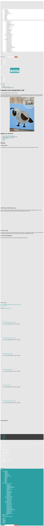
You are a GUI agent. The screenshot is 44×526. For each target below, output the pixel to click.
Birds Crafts (9, 50)
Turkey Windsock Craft (7, 385)
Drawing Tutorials (6, 452)
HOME (4, 457)
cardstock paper (11, 137)
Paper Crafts (9, 40)
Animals (6, 9)
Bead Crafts (9, 42)
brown (10, 136)
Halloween (9, 32)
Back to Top (2, 468)
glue (3, 140)
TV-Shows (6, 12)
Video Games (7, 11)
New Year (8, 23)
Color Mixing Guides (6, 453)
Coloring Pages (5, 8)
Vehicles (6, 15)
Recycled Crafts (9, 41)
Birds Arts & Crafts (3, 304)
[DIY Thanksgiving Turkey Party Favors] (23, 315)
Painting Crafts (9, 49)
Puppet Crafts (9, 48)
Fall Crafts (8, 38)
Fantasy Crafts (9, 44)
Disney (6, 16)
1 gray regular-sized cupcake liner (8, 135)
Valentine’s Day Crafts (10, 487)
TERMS (4, 460)
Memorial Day (9, 29)
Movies (6, 14)
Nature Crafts (9, 45)
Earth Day (8, 488)
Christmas (8, 22)
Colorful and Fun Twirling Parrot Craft (9, 400)
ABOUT (4, 458)
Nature (6, 18)
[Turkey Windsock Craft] (23, 378)
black (6, 136)
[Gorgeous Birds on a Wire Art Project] (23, 331)
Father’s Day (9, 30)
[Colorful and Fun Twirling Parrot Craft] (23, 394)
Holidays (6, 10)
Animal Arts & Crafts (10, 304)
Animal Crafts (9, 43)
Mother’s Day (9, 28)
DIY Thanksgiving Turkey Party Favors (9, 322)
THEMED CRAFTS (8, 39)
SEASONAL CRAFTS (9, 34)
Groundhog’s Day (10, 24)
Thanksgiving (9, 33)
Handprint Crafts (10, 51)
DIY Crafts (4, 20)
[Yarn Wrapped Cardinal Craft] (23, 362)
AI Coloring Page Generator (7, 516)
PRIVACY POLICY (6, 461)
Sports (6, 17)
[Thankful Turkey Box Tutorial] (23, 346)
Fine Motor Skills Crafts (11, 47)
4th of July (8, 31)
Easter (8, 27)
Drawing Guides (5, 52)
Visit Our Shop (5, 454)
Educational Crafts (10, 46)
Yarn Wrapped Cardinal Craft (8, 369)
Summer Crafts (9, 37)
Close (1, 469)
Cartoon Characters (8, 13)
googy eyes (5, 138)
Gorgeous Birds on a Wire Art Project (9, 337)
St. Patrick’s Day (10, 26)
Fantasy (6, 19)
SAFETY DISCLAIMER (7, 459)
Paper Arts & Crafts (17, 304)
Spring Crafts (9, 36)
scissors (4, 139)
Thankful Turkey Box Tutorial (8, 353)
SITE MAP (4, 462)
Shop (3, 53)
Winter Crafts (9, 35)
